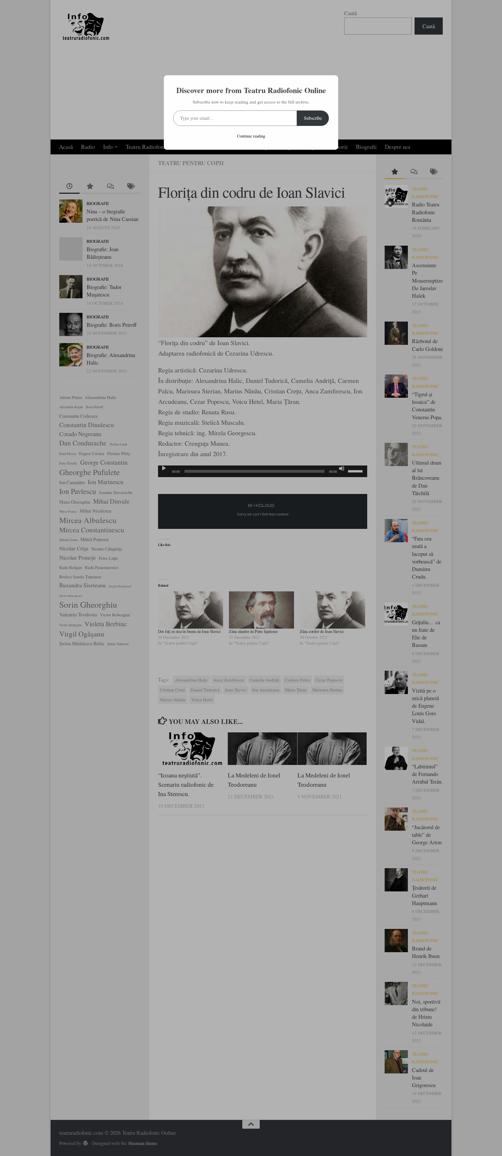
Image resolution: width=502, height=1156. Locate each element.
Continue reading (251, 136)
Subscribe (313, 118)
